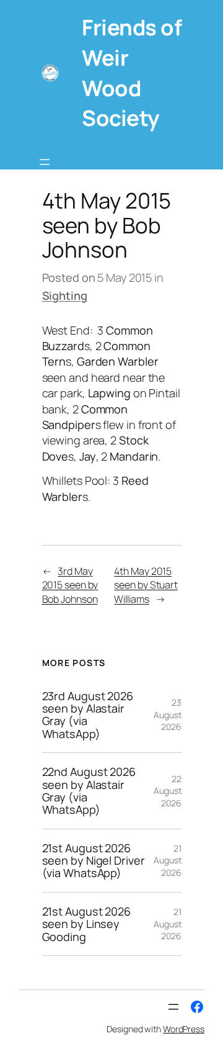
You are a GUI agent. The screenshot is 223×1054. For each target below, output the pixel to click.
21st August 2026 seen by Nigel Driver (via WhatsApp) (93, 861)
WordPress (183, 1029)
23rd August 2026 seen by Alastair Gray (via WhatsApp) (87, 715)
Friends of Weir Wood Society (131, 72)
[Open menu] (44, 162)
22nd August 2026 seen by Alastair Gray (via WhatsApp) (89, 790)
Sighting (64, 295)
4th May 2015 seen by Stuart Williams (146, 585)
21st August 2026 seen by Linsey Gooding (86, 924)
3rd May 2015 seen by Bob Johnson (70, 585)
